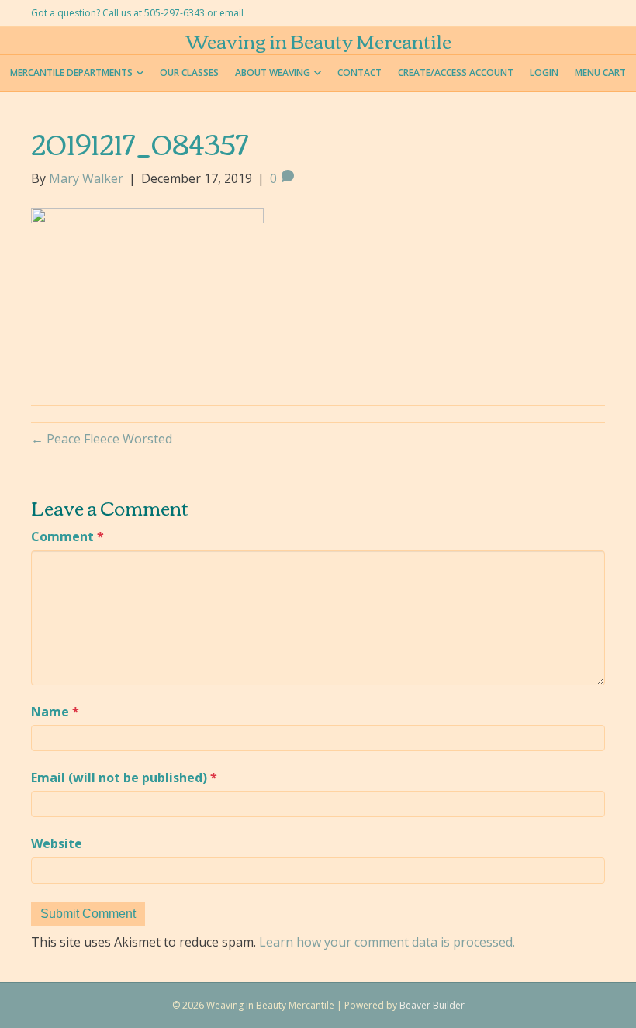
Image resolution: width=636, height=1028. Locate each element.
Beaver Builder (432, 1005)
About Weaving (272, 72)
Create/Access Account (455, 72)
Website (56, 843)
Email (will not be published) (124, 777)
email (231, 12)
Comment (67, 536)
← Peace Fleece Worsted (101, 438)
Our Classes (189, 72)
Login (544, 72)
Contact (359, 72)
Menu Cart (600, 72)
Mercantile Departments (71, 72)
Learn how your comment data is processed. (387, 941)
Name (55, 711)
